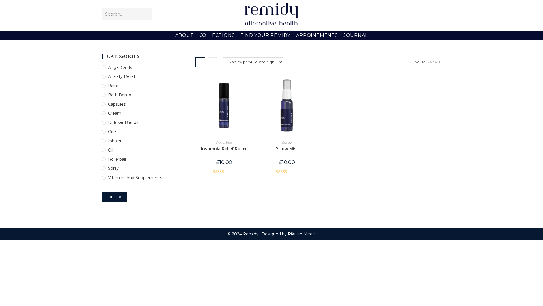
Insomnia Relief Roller (224, 149)
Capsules (117, 104)
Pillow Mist (286, 149)
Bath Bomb (119, 94)
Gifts (112, 131)
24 (430, 62)
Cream (114, 113)
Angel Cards (120, 67)
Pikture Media (302, 234)
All (438, 62)
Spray (287, 142)
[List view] (212, 62)
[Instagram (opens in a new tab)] (429, 14)
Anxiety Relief (121, 76)
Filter (114, 197)
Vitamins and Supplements (135, 177)
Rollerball (224, 142)
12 (423, 62)
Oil (110, 150)
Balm (113, 85)
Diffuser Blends (123, 122)
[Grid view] (200, 62)
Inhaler (115, 140)
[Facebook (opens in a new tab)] (412, 14)
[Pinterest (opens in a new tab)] (421, 14)
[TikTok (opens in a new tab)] (437, 14)
